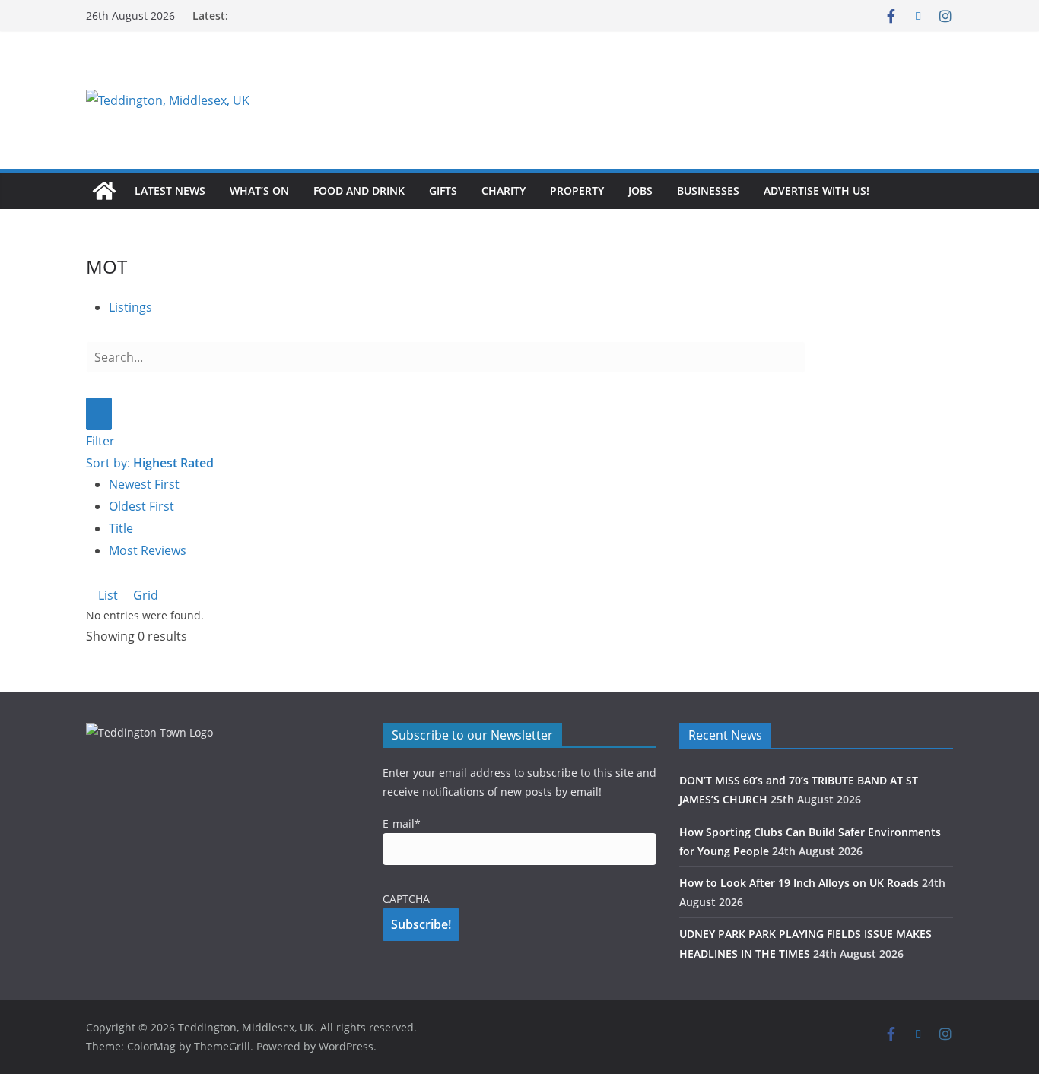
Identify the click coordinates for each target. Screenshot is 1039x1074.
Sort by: (150, 463)
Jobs (640, 190)
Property (577, 190)
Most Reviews (147, 550)
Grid (144, 595)
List (106, 595)
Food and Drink (359, 190)
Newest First (144, 484)
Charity (503, 190)
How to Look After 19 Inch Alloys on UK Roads (799, 883)
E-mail (402, 823)
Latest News (170, 190)
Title (121, 528)
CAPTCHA (406, 899)
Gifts (443, 190)
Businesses (708, 190)
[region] (706, 100)
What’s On (259, 190)
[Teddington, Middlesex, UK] (104, 191)
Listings (130, 307)
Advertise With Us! (816, 190)
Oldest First (141, 506)
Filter (100, 440)
